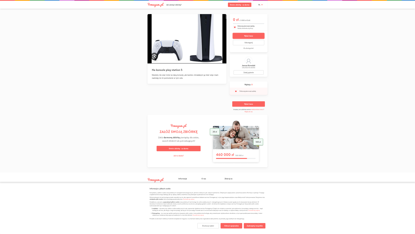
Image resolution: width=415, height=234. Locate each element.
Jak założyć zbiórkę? (174, 5)
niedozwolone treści (257, 109)
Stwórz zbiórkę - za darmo (239, 5)
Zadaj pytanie (248, 72)
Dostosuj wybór (208, 226)
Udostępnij (248, 42)
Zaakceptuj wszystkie (255, 226)
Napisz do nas (249, 112)
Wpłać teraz (248, 36)
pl (259, 5)
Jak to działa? (178, 155)
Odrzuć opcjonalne (231, 226)
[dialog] (207, 208)
